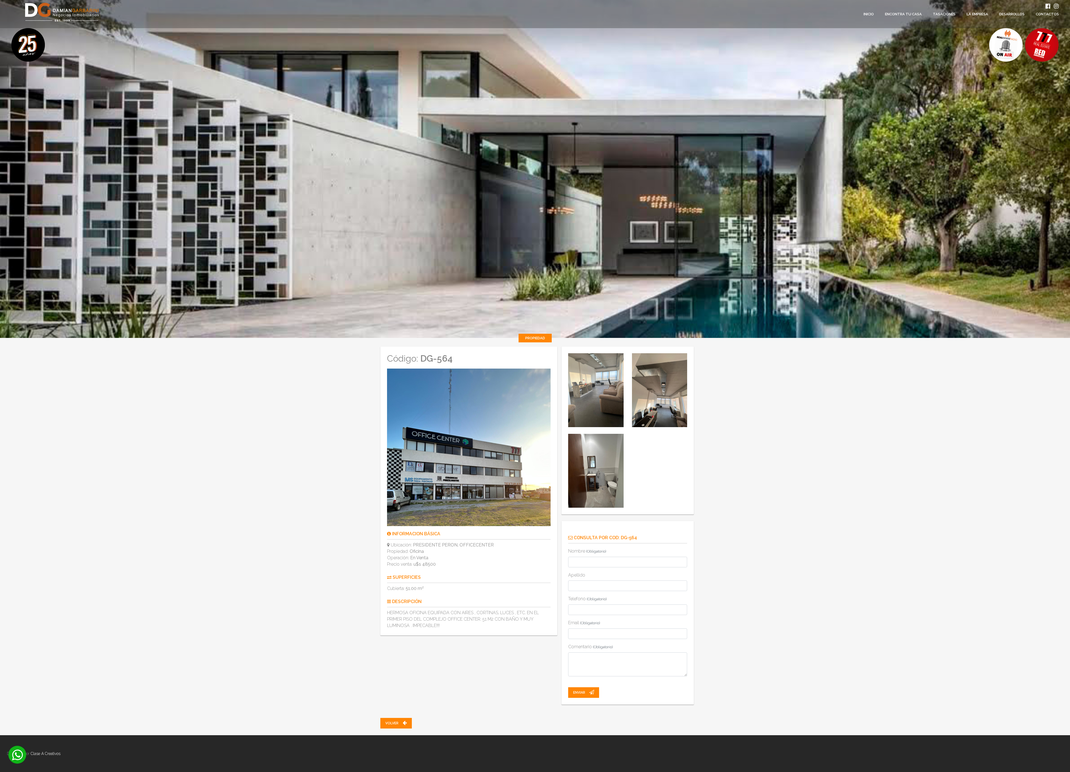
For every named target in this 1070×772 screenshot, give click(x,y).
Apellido (576, 575)
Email (584, 622)
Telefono (587, 598)
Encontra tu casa (903, 14)
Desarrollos (1012, 14)
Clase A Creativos (45, 753)
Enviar (579, 692)
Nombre (587, 551)
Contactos (1047, 14)
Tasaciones (944, 14)
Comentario (590, 646)
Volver (392, 723)
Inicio (869, 14)
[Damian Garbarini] (49, 12)
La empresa (977, 14)
